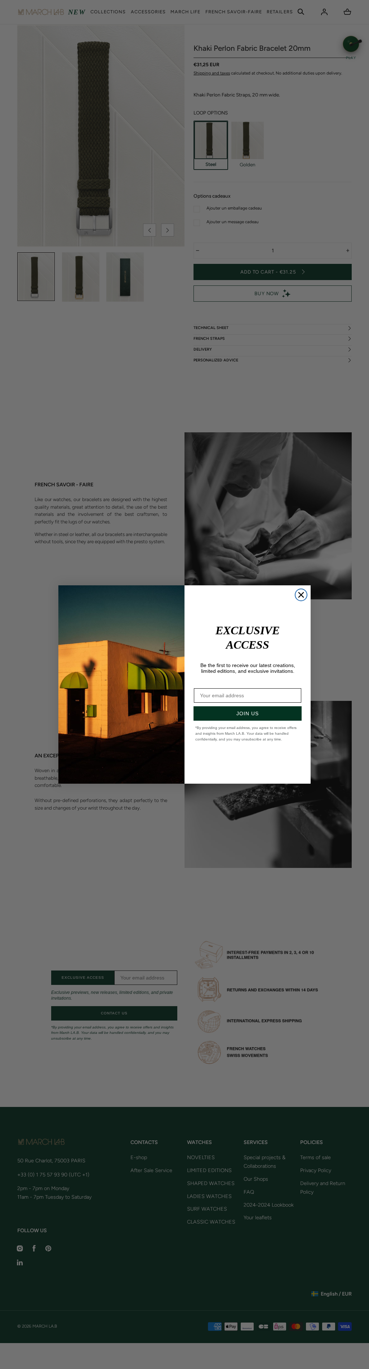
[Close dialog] (301, 595)
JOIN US (247, 713)
